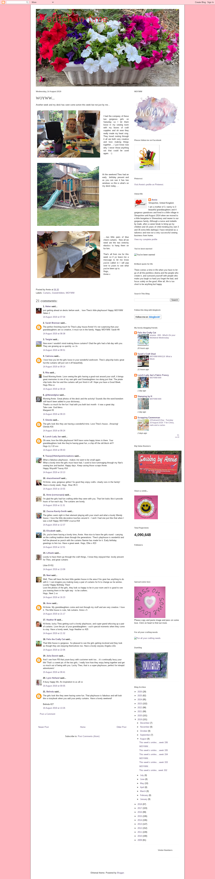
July (142, 775)
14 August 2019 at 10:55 (54, 489)
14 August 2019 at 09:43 (54, 450)
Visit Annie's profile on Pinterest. (149, 184)
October (144, 731)
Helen (48, 306)
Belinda (50, 691)
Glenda (48, 420)
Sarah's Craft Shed (147, 354)
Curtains (47, 293)
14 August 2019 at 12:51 (54, 547)
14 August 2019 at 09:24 (54, 430)
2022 (140, 707)
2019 (140, 719)
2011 (140, 832)
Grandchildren (58, 293)
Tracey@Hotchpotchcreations (59, 456)
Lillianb (50, 553)
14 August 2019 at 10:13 (54, 472)
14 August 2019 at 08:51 (54, 350)
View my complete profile (145, 239)
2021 (140, 711)
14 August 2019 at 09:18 (54, 389)
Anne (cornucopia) (55, 495)
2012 (140, 828)
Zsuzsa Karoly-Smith (56, 511)
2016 (140, 812)
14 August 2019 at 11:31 (54, 505)
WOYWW (70, 293)
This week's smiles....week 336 (153, 742)
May (142, 783)
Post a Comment (47, 714)
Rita (47, 372)
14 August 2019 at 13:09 (54, 569)
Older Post (121, 727)
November (145, 727)
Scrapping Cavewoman (149, 417)
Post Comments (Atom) (88, 736)
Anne (48, 603)
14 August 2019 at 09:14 (54, 366)
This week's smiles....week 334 (153, 754)
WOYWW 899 (155, 378)
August (143, 739)
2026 (140, 691)
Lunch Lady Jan (53, 436)
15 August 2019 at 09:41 (54, 672)
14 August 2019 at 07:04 (54, 317)
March (143, 791)
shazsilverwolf (53, 478)
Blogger (120, 873)
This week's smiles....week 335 (153, 750)
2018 (140, 804)
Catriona (49, 356)
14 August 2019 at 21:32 (54, 633)
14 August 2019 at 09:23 (54, 414)
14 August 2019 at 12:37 (54, 525)
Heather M (51, 620)
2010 (140, 836)
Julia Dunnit (52, 656)
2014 (140, 820)
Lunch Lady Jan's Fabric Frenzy (153, 375)
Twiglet (48, 339)
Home (82, 727)
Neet (48, 575)
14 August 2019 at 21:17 (54, 614)
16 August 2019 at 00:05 (54, 686)
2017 (140, 808)
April (142, 787)
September (145, 735)
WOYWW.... (144, 746)
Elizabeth (51, 531)
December (145, 723)
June (142, 779)
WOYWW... (144, 758)
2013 (140, 824)
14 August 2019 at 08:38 (54, 333)
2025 (140, 695)
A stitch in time (72, 19)
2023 (140, 703)
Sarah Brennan (52, 323)
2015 (140, 816)
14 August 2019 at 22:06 (54, 650)
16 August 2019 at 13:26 (54, 708)
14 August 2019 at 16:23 (54, 597)
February (144, 795)
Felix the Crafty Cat (55, 639)
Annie (154, 200)
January (144, 799)
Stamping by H (145, 396)
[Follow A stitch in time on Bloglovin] (147, 318)
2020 (140, 715)
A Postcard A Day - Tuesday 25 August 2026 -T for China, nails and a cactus (162, 422)
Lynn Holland (52, 678)
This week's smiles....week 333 (153, 762)
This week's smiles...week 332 (153, 770)
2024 (140, 699)
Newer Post (43, 727)
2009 (140, 840)
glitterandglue (52, 395)
